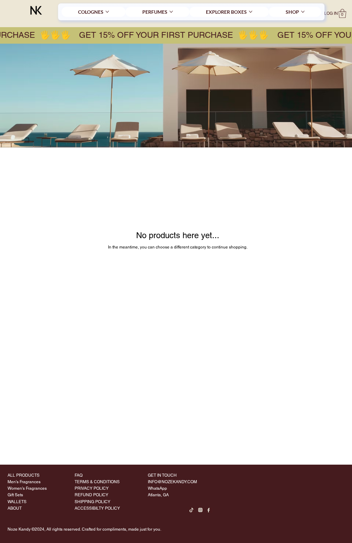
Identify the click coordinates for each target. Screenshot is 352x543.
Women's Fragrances (27, 488)
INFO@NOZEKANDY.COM (172, 481)
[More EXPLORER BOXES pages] (250, 11)
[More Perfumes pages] (171, 11)
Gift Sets (15, 494)
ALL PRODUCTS (24, 475)
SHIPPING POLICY (92, 501)
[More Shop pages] (303, 11)
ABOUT (15, 508)
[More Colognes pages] (107, 11)
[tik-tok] (191, 510)
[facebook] (209, 510)
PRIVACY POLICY (92, 488)
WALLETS (17, 501)
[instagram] (200, 510)
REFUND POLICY (91, 494)
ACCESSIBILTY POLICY (97, 508)
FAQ (78, 475)
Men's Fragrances (24, 481)
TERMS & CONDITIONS (97, 481)
